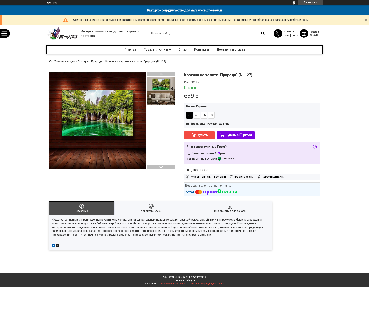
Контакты (201, 49)
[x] (57, 246)
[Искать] (263, 33)
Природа (96, 61)
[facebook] (53, 246)
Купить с (232, 135)
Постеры (83, 61)
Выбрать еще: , (207, 123)
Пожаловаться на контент (173, 283)
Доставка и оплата (231, 49)
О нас (183, 49)
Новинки (110, 61)
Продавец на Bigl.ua (185, 280)
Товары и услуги (156, 49)
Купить (202, 135)
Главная (130, 49)
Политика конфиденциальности (206, 283)
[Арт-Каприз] (62, 33)
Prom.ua (201, 276)
